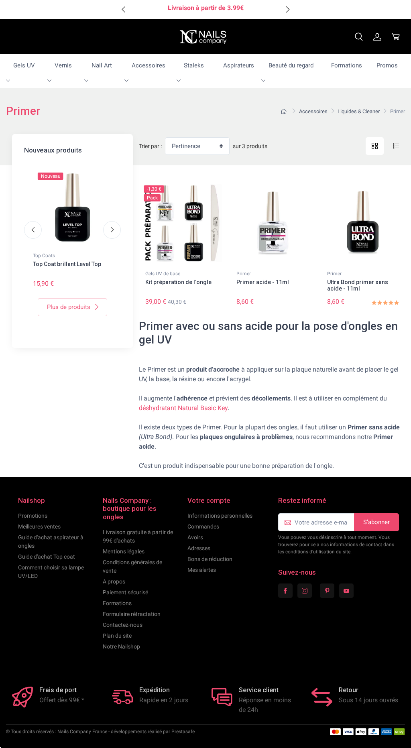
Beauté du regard (291, 65)
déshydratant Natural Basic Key (183, 408)
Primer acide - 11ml (262, 282)
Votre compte (208, 500)
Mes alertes (201, 570)
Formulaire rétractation (132, 614)
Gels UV (24, 65)
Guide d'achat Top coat (46, 556)
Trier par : (150, 146)
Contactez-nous (122, 625)
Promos (387, 65)
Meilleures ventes (39, 526)
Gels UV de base (162, 273)
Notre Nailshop (121, 646)
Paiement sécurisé (125, 592)
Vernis (63, 65)
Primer (243, 273)
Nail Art (102, 65)
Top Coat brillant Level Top (67, 264)
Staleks (194, 65)
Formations (346, 65)
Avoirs (195, 537)
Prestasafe (183, 731)
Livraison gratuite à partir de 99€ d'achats (138, 536)
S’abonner (376, 522)
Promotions (32, 515)
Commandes (203, 526)
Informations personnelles (219, 515)
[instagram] (304, 590)
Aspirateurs (238, 65)
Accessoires (148, 65)
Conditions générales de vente (132, 566)
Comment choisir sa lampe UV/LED (51, 571)
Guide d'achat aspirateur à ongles (50, 541)
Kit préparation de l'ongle (178, 282)
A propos (114, 581)
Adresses (198, 548)
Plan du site (117, 635)
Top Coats (44, 255)
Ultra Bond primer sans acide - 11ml (357, 285)
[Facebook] (285, 590)
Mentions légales (123, 551)
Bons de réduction (209, 559)
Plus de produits (68, 307)
